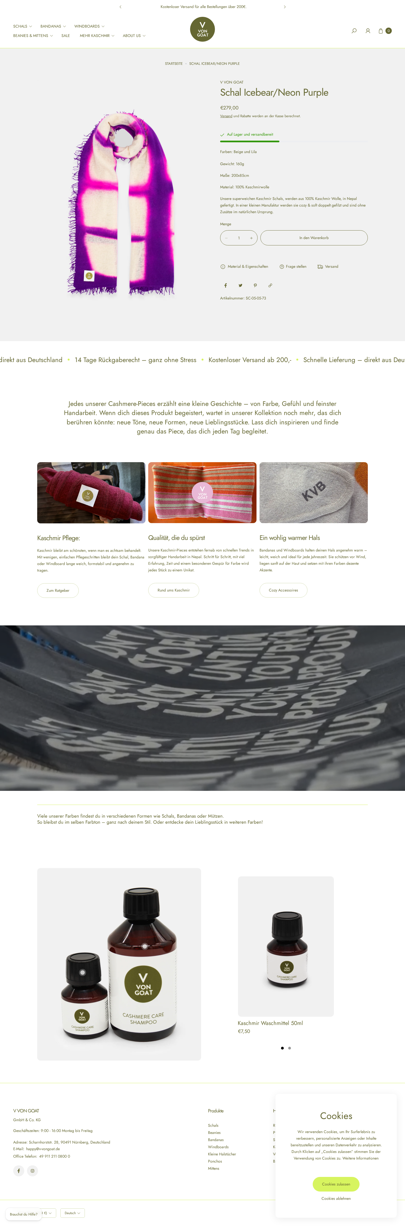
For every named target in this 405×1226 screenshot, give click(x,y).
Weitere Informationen (360, 1158)
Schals (213, 1125)
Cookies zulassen (336, 1184)
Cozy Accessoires (283, 590)
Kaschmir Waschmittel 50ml (270, 1023)
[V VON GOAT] (202, 29)
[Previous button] (121, 7)
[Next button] (284, 7)
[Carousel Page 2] (289, 1048)
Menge (225, 224)
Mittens (213, 1168)
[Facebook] (18, 1170)
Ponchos (215, 1161)
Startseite (174, 63)
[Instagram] (32, 1170)
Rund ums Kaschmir (174, 590)
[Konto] (368, 31)
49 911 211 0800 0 (54, 1156)
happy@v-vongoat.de (42, 1149)
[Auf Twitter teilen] (240, 285)
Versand (226, 116)
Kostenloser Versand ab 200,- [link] (250, 360)
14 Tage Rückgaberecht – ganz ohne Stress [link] (135, 360)
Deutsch (70, 1213)
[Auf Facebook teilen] (225, 285)
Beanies (214, 1132)
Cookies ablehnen (336, 1198)
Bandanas (216, 1139)
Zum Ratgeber (58, 590)
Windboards (218, 1147)
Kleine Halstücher (222, 1154)
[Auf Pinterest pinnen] (255, 285)
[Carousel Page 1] (282, 1048)
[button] (24, 26)
